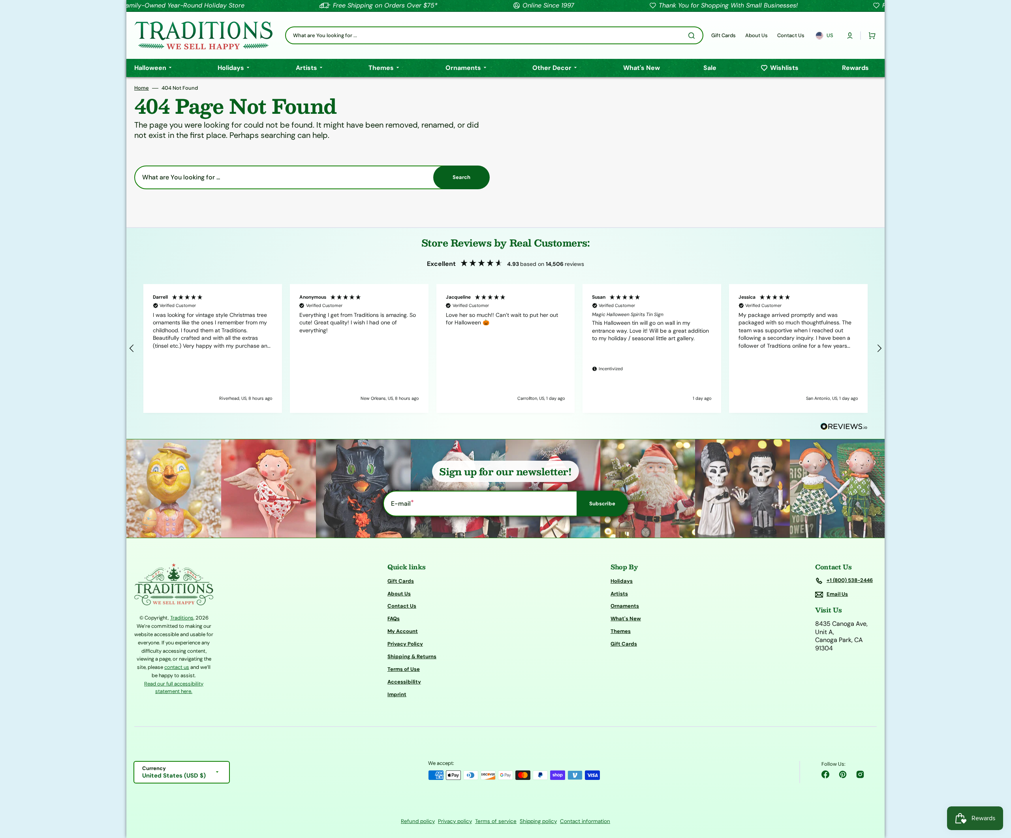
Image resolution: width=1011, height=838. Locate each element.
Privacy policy (455, 821)
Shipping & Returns (411, 656)
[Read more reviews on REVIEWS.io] (844, 427)
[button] (850, 35)
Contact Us (401, 606)
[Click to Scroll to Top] (996, 792)
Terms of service (496, 821)
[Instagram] (860, 774)
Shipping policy (538, 821)
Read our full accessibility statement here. (173, 687)
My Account (402, 631)
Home (141, 88)
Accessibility (404, 681)
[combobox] (494, 35)
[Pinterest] (842, 774)
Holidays (622, 581)
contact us (176, 667)
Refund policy (418, 821)
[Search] (693, 35)
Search (461, 177)
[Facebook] (825, 774)
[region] (505, 348)
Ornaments (625, 606)
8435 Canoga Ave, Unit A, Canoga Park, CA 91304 (841, 636)
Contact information (585, 821)
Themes (621, 631)
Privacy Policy (405, 643)
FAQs (393, 618)
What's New (626, 618)
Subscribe (602, 503)
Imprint (396, 694)
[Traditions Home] (203, 35)
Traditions (182, 617)
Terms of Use (403, 669)
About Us (399, 593)
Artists (619, 593)
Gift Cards (400, 581)
